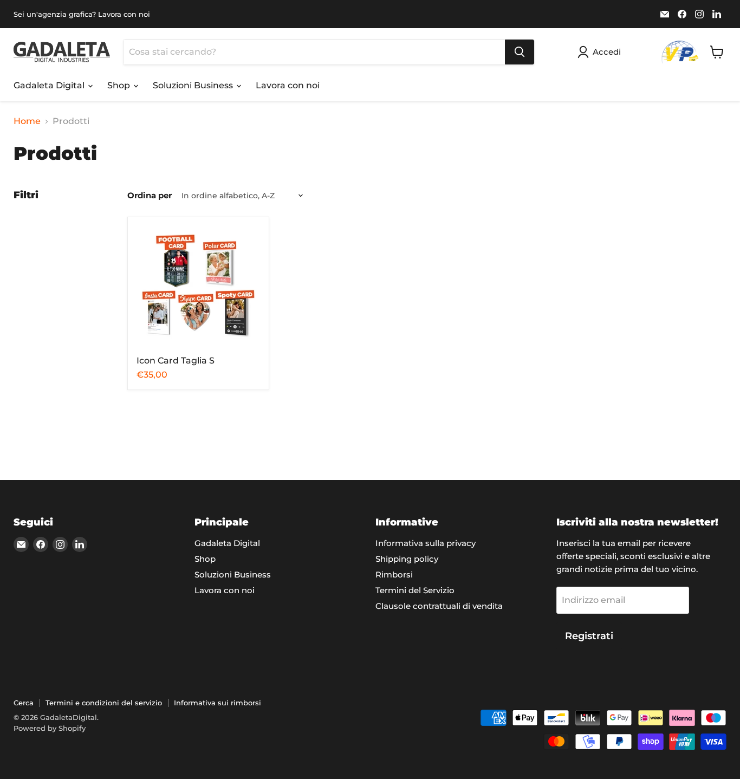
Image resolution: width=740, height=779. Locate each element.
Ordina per (149, 195)
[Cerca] (519, 52)
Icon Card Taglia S (176, 360)
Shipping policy (406, 559)
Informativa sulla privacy (425, 543)
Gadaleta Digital (50, 85)
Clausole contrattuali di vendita (439, 606)
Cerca (24, 702)
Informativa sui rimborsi (217, 702)
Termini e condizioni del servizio (104, 702)
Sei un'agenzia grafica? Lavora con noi (82, 14)
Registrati (589, 636)
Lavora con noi (288, 85)
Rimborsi (394, 574)
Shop (119, 85)
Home (27, 121)
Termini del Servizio (415, 590)
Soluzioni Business (194, 85)
